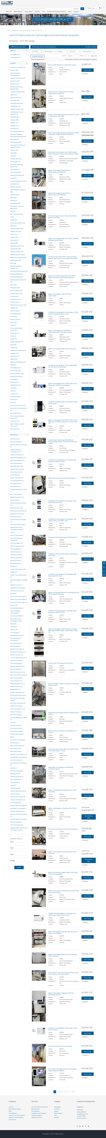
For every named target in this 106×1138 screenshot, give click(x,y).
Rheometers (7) (14, 333)
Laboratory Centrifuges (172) (17, 67)
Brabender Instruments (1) (17, 514)
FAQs (55, 1115)
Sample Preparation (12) (16, 342)
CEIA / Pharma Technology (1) (18, 524)
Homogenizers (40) (15, 203)
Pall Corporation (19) (15, 725)
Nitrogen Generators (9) (16, 293)
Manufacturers (15, 30)
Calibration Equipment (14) (17, 92)
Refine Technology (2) (16, 751)
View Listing (87, 70)
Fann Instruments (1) (15, 560)
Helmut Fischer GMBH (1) (16, 616)
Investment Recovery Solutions (40, 1107)
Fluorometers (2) (14, 169)
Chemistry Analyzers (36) (16, 109)
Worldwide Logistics (37, 1115)
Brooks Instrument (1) (16, 516)
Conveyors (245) (14, 120)
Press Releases (13, 1113)
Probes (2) (13, 325)
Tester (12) (13, 391)
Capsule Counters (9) (15, 97)
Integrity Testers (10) (15, 231)
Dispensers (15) (14, 125)
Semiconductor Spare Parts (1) (18, 350)
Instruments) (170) (15, 54)
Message (12, 860)
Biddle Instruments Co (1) (17, 497)
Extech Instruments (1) (16, 557)
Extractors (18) (14, 150)
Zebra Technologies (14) (16, 825)
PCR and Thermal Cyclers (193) (18, 305)
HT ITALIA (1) (13, 627)
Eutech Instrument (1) (16, 555)
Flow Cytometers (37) (16, 159)
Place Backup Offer (88, 817)
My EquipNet (57, 1107)
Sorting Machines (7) (15, 368)
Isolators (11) (13, 234)
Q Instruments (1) (14, 743)
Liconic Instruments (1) (16, 660)
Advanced (76, 8)
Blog (10, 1111)
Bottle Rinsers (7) (15, 84)
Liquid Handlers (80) (15, 249)
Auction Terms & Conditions (16, 1117)
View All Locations (81, 1118)
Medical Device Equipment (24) (18, 257)
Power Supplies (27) (15, 314)
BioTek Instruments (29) (16, 508)
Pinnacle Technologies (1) (17, 734)
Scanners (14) (13, 347)
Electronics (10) (14, 139)
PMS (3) (12, 737)
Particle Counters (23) (16, 299)
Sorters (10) (13, 365)
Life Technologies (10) (16, 663)
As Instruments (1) (15, 475)
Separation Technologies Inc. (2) (18, 754)
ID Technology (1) (14, 632)
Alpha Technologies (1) (16, 463)
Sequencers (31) (14, 356)
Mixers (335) (13, 285)
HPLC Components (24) (16, 214)
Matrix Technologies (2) (16, 678)
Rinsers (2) (13, 336)
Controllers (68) (14, 117)
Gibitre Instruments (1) (16, 585)
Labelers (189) (14, 243)
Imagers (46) (13, 220)
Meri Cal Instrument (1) (16, 681)
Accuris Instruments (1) (16, 442)
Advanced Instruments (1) (17, 455)
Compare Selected (37, 56)
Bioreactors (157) (14, 81)
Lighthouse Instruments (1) (17, 666)
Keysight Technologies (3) (17, 649)
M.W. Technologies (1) (15, 669)
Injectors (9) (13, 226)
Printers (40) (13, 322)
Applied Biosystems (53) (16, 466)
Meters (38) (13, 263)
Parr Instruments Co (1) (16, 728)
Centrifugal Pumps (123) (16, 103)
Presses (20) (13, 316)
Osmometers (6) (14, 296)
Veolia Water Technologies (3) (18, 808)
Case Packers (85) (14, 100)
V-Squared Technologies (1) (17, 811)
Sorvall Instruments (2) (16, 760)
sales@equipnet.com (82, 1114)
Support (56, 1111)
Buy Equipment (36, 1109)
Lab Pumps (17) (14, 240)
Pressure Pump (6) (15, 319)
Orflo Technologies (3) (16, 714)
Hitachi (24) (13, 624)
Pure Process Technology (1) (17, 740)
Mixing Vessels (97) (15, 288)
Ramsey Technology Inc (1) (17, 745)
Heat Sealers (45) (14, 195)
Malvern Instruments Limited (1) (18, 675)
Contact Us (57, 1109)
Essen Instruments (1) (16, 552)
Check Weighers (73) (15, 106)
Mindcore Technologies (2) (17, 692)
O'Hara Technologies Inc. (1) (17, 709)
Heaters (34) (13, 197)
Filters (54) (13, 156)
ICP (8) (12, 217)
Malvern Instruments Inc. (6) (17, 672)
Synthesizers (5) (14, 382)
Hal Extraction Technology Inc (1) (19, 602)
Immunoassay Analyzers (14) (17, 223)
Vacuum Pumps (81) (15, 396)
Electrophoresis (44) (15, 142)
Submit (19, 867)
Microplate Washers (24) (16, 277)
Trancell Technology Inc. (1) (17, 800)
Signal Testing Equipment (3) (18, 362)
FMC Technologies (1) (15, 563)
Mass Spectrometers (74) (16, 251)
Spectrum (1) (13, 768)
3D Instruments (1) (15, 439)
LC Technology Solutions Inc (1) (18, 657)
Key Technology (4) (15, 646)
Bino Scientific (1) (14, 500)
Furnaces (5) (13, 178)
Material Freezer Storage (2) (17, 254)
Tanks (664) (13, 388)
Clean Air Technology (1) (16, 535)
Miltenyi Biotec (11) (15, 689)
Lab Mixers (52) (14, 237)
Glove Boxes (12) (14, 184)
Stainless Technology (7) (16, 776)
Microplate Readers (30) (16, 274)
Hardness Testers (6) (15, 187)
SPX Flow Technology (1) (16, 771)
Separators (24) (14, 353)
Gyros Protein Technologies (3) (18, 596)
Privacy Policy (12, 1119)
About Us (11, 1107)
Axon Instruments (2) (15, 483)
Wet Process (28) (14, 429)
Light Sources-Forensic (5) (17, 246)
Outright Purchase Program (39, 1113)
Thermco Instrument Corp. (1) (18, 791)
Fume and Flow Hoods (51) (17, 175)
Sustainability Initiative (15, 1109)
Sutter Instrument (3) (15, 779)
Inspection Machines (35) (16, 228)
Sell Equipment (36, 1111)
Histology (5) (13, 200)
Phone (12, 854)
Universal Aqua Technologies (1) (18, 805)
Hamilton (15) (13, 605)
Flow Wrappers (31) (15, 161)
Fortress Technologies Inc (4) (18, 569)
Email (11, 848)
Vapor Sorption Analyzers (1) (17, 405)
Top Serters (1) (14, 394)
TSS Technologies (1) (15, 802)
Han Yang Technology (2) (16, 608)
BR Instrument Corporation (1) (18, 511)
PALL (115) (13, 722)
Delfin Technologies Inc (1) (17, 546)
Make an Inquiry (58, 1113)
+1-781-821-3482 (81, 1116)
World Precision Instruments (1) (18, 819)
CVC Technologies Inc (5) (16, 543)
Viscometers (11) (14, 421)
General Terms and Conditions (17, 1115)
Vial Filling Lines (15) (15, 413)
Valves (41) (13, 402)
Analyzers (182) (14, 70)
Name (11, 841)
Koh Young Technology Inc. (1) (18, 652)
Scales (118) (13, 345)
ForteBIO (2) (13, 566)
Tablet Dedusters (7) (15, 385)
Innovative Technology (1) (17, 635)
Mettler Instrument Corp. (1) (17, 683)
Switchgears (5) (14, 379)
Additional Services (37, 1117)
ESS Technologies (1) (15, 549)
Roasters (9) (13, 339)
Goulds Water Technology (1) (17, 588)
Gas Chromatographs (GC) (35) (18, 181)
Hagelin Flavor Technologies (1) (18, 599)
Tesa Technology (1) (15, 788)
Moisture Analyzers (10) (16, 290)
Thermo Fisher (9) (15, 794)
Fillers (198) (13, 153)
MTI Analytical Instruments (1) (18, 695)
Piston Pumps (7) (14, 311)
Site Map (56, 1117)
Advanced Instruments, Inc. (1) (18, 457)
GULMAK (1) (13, 593)
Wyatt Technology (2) (16, 822)
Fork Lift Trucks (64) (15, 172)
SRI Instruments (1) (15, 774)
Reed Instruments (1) (15, 748)
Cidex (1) (12, 532)
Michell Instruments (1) (16, 686)
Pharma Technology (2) (16, 731)
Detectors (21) (14, 123)
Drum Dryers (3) (14, 128)
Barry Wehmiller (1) (15, 486)
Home (8, 30)
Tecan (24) (13, 785)
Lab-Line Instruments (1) (16, 655)
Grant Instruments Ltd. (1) (17, 591)
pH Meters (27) (14, 308)
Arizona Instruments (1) (16, 472)
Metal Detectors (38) (15, 260)
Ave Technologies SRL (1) (16, 480)
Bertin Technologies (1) (16, 494)
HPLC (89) (12, 211)
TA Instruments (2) (15, 782)
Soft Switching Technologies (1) (18, 757)
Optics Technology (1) (16, 712)
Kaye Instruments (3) (15, 643)
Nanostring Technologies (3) (17, 703)
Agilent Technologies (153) (17, 460)
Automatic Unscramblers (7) (17, 78)
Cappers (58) (13, 94)
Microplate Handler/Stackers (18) (19, 271)
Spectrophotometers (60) (17, 373)
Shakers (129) (13, 359)
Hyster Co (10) (13, 629)
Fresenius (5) (13, 572)
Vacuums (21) (13, 399)
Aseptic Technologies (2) (16, 478)
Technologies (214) (15, 57)
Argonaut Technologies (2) (17, 469)
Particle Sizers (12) (15, 302)
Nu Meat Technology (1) (16, 706)
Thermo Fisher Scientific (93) (17, 797)
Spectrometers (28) (15, 370)
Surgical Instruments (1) (16, 376)
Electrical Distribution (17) (17, 131)
